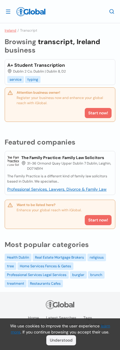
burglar (78, 275)
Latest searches (61, 317)
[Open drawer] (8, 11)
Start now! (98, 220)
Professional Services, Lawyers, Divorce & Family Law (57, 189)
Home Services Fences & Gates (45, 266)
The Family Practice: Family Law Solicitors (62, 157)
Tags (87, 317)
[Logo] (30, 11)
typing (32, 79)
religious (97, 257)
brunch (96, 275)
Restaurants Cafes (45, 283)
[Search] (112, 11)
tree (10, 266)
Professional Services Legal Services (36, 275)
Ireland (10, 30)
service (16, 79)
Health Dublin (18, 257)
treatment (15, 283)
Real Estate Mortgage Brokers (59, 257)
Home (33, 317)
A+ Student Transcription (36, 65)
